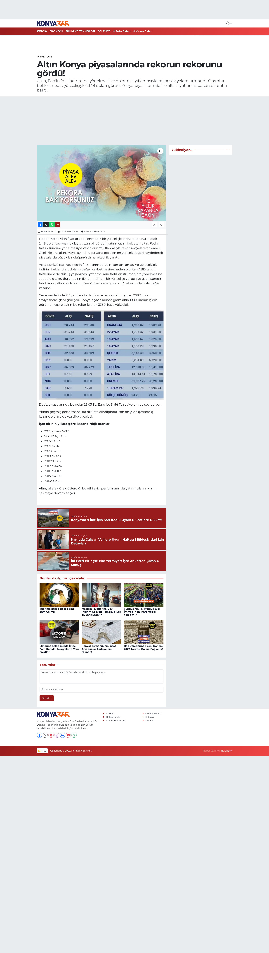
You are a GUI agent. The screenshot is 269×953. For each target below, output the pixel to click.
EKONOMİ (56, 31)
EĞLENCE (104, 31)
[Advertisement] (134, 121)
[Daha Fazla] (57, 224)
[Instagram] (56, 735)
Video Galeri (144, 31)
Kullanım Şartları (115, 720)
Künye (149, 720)
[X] (45, 735)
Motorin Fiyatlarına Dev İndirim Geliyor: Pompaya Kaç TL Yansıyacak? (101, 611)
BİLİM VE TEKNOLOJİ (80, 31)
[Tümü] (228, 149)
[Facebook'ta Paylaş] (40, 224)
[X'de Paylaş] (46, 224)
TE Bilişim (226, 750)
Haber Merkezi (48, 231)
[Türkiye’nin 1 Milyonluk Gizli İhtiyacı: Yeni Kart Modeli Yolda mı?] (143, 594)
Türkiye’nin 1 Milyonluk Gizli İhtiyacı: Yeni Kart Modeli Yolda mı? (142, 611)
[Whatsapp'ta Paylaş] (52, 224)
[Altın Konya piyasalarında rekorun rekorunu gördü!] (101, 183)
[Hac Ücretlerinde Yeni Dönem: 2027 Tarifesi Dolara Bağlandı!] (143, 631)
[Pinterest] (51, 735)
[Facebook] (39, 735)
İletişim (149, 717)
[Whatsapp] (74, 735)
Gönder (47, 698)
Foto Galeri (123, 31)
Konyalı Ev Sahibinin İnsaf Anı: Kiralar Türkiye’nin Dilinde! (99, 648)
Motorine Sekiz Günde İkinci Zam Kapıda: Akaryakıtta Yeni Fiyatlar (59, 648)
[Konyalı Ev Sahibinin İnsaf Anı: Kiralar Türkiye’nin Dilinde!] (101, 631)
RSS (43, 750)
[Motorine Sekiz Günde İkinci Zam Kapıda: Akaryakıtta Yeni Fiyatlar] (59, 631)
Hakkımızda (113, 717)
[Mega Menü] (230, 23)
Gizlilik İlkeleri (153, 713)
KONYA (42, 31)
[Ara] (227, 23)
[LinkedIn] (62, 735)
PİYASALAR (44, 56)
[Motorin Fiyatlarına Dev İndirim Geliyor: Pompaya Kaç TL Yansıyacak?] (101, 594)
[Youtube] (68, 735)
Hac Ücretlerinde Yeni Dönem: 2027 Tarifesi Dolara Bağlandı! (143, 647)
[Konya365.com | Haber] (53, 23)
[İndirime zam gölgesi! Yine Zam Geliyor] (59, 594)
